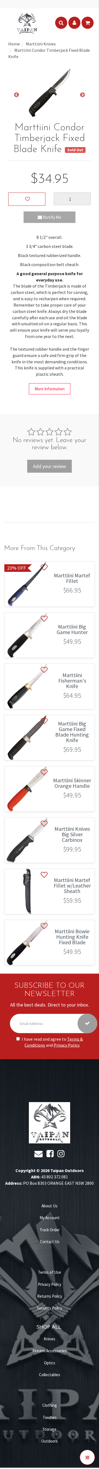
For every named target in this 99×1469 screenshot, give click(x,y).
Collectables (49, 1374)
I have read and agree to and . (52, 1042)
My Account (50, 1217)
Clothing (49, 1405)
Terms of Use (49, 1272)
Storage (49, 1429)
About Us (49, 1205)
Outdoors (49, 1441)
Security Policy (49, 1308)
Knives (49, 1338)
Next (82, 95)
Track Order (50, 1229)
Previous (16, 95)
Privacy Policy (66, 1045)
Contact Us (49, 1241)
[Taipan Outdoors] (27, 23)
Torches (50, 1417)
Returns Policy (49, 1296)
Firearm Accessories (49, 1350)
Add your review (49, 466)
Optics (49, 1362)
